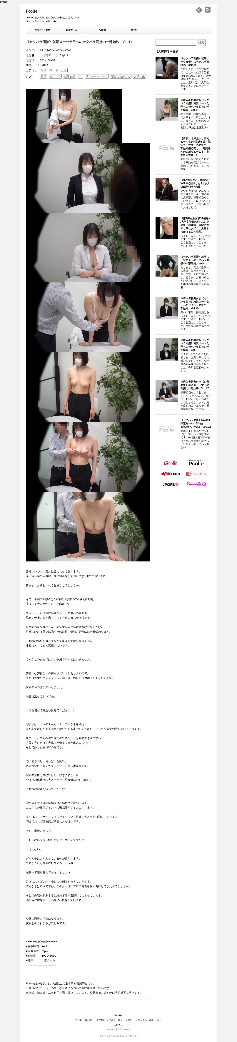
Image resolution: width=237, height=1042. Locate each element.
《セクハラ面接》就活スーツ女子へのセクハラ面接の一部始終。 (195, 62)
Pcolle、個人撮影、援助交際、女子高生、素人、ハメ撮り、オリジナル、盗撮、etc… (118, 1020)
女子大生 (139, 76)
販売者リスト (72, 29)
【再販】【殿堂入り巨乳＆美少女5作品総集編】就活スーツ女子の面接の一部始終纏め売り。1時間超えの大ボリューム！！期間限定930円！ (196, 147)
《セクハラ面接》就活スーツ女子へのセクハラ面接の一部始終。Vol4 (195, 260)
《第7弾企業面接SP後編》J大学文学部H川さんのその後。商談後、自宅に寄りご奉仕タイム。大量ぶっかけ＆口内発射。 (196, 225)
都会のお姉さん (121, 76)
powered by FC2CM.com (124, 1036)
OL (80, 76)
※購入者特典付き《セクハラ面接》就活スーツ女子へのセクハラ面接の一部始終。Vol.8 (195, 345)
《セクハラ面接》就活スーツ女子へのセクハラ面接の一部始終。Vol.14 (79, 42)
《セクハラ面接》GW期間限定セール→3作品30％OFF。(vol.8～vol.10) (196, 423)
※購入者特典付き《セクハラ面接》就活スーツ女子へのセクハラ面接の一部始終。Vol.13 (195, 105)
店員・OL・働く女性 (54, 70)
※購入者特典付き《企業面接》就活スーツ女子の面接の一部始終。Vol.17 (195, 385)
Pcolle (31, 11)
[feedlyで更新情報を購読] (199, 9)
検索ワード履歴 (42, 29)
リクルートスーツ (97, 76)
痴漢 (43, 76)
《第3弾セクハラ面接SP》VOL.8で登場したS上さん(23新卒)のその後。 (196, 183)
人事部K (46, 55)
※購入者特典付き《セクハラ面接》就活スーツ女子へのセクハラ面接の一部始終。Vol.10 (195, 303)
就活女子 (69, 76)
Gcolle (102, 29)
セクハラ (55, 76)
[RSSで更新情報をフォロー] (207, 9)
